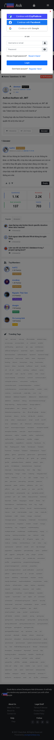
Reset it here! (34, 56)
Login (27, 63)
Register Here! (35, 69)
